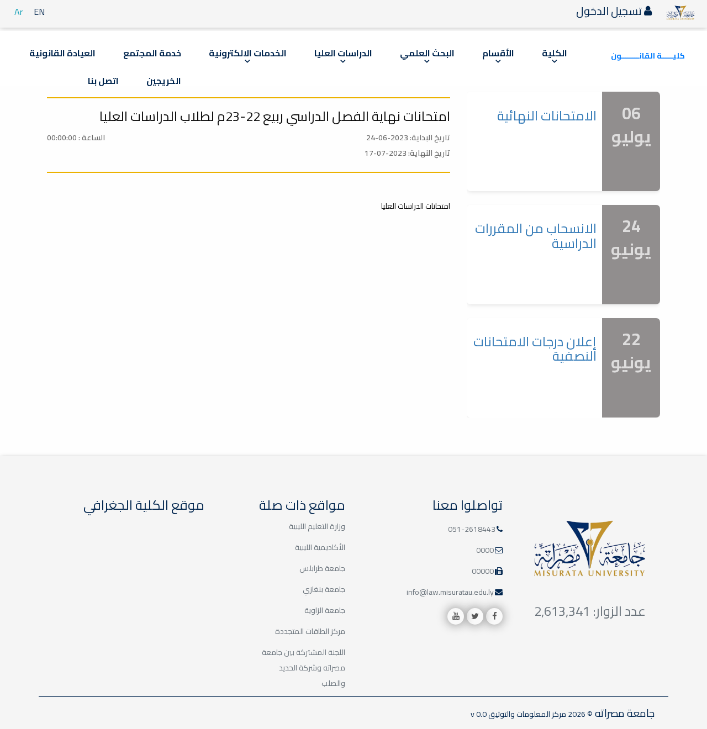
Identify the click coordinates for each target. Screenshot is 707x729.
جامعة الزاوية (324, 610)
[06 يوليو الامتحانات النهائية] (563, 191)
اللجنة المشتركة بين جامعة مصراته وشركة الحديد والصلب (303, 667)
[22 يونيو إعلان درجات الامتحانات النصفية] (563, 417)
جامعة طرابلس (322, 568)
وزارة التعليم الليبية (317, 526)
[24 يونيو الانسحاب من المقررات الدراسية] (563, 305)
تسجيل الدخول (610, 11)
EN (39, 11)
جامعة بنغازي (324, 589)
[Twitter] (475, 616)
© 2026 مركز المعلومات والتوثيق (540, 714)
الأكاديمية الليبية (320, 547)
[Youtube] (455, 616)
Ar (18, 11)
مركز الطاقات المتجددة (310, 631)
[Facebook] (494, 616)
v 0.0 (479, 714)
